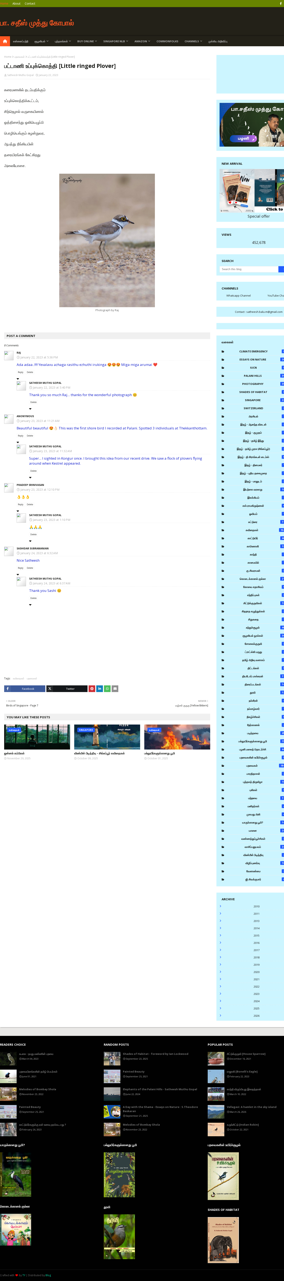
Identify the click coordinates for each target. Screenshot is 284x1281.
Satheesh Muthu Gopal (20, 75)
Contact (30, 3)
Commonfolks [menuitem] (167, 41)
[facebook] (280, 3)
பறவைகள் (19, 57)
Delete (30, 372)
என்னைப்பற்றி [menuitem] (20, 41)
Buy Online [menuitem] (85, 41)
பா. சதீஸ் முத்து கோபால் (37, 22)
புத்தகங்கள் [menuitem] (61, 41)
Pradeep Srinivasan (30, 485)
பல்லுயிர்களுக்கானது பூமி (159, 753)
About (16, 3)
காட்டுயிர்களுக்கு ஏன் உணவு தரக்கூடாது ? (42, 1124)
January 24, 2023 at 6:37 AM (51, 583)
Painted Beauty (30, 1107)
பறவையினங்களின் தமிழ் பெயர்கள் (38, 1071)
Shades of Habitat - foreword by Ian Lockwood (155, 1054)
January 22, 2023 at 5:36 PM (39, 357)
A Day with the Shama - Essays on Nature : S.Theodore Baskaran (160, 1109)
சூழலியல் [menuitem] (40, 41)
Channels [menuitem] (192, 41)
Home (4, 3)
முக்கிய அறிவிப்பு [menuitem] (218, 41)
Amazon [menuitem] (141, 41)
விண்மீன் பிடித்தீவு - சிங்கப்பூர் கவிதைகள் (99, 753)
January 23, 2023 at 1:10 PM (51, 520)
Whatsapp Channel (238, 295)
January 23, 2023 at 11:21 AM (39, 421)
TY (23, 1275)
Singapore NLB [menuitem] (114, 41)
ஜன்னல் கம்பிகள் (14, 753)
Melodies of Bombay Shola (37, 1089)
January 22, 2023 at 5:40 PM (51, 387)
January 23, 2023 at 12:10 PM (39, 489)
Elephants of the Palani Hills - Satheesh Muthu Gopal (160, 1089)
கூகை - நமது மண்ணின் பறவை (36, 1054)
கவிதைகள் (18, 678)
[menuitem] (5, 41)
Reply (20, 372)
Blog (48, 1275)
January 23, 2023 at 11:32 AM (52, 451)
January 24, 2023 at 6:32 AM (39, 553)
